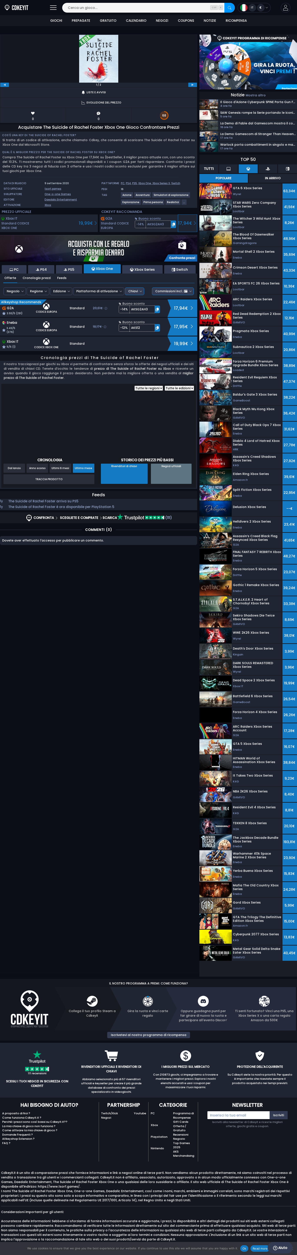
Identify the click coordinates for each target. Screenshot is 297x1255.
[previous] (4, 85)
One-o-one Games (58, 194)
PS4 (128, 183)
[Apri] (53, 8)
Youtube (140, 1113)
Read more (260, 1248)
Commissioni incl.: (169, 291)
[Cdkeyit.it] (16, 8)
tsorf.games (53, 189)
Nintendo (157, 1148)
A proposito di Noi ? (16, 1113)
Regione (36, 291)
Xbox (48, 205)
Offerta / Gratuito (179, 1128)
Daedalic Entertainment (61, 199)
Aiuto (282, 1247)
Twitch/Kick (109, 1113)
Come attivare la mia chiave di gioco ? (29, 1130)
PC (123, 183)
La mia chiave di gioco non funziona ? (28, 1126)
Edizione (59, 291)
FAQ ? (6, 1143)
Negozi (106, 1118)
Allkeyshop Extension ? (18, 1139)
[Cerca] (229, 8)
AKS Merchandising (183, 1154)
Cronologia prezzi (37, 278)
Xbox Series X (161, 183)
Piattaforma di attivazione (97, 291)
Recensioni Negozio (180, 1137)
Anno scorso (37, 468)
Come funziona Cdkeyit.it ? (21, 1118)
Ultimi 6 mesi (60, 468)
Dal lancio (14, 468)
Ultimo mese (83, 468)
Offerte (10, 278)
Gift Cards (180, 1122)
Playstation (159, 1137)
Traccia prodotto (49, 479)
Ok (244, 1248)
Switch (175, 183)
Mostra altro (256, 95)
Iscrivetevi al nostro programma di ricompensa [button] (148, 1035)
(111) (168, 517)
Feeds (62, 278)
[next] (192, 85)
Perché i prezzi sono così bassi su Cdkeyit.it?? (34, 1122)
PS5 (134, 183)
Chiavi (133, 291)
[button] (285, 8)
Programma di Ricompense (183, 1115)
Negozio (13, 291)
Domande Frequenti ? (17, 1135)
